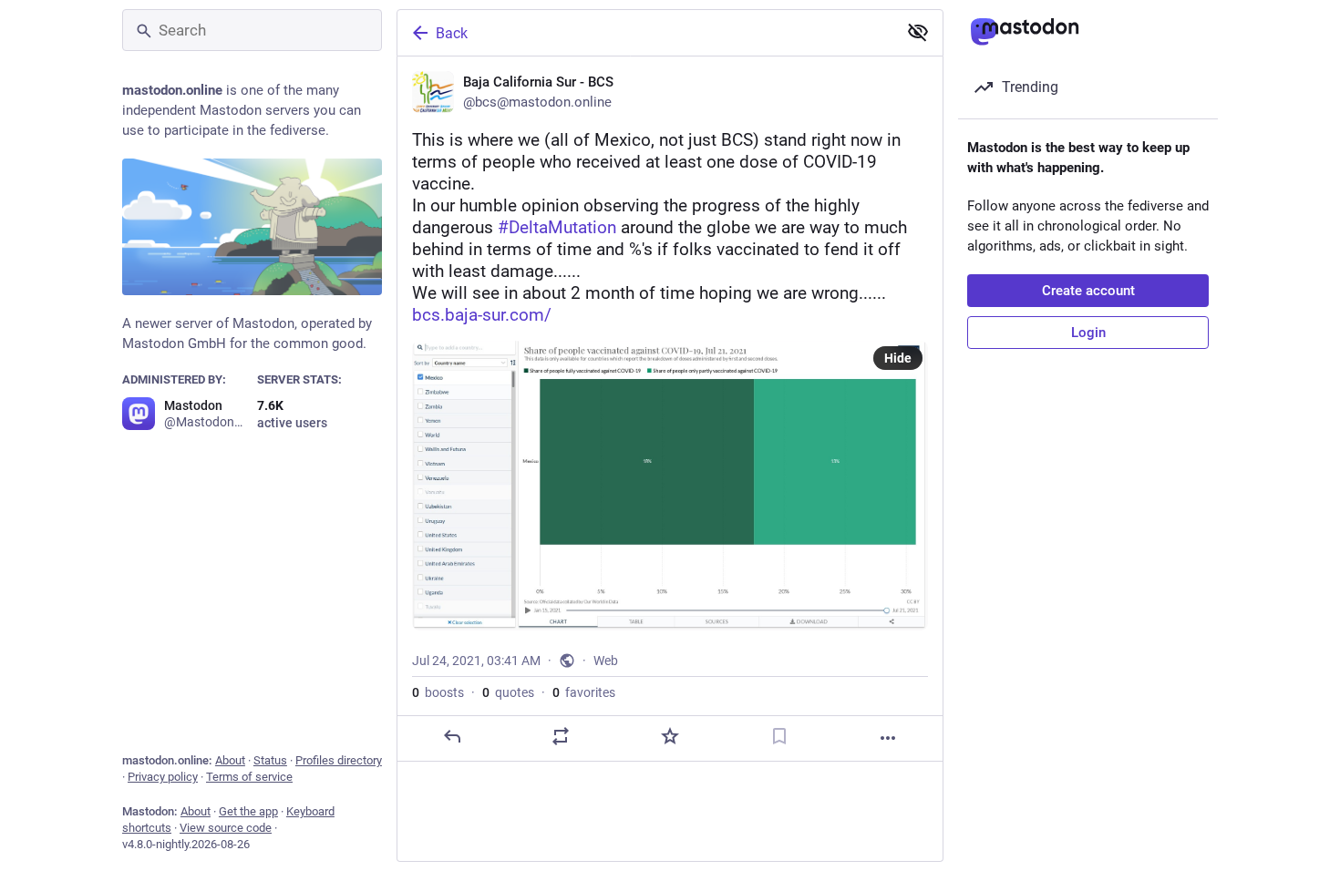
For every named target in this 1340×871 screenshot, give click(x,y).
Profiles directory (338, 760)
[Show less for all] (918, 32)
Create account (1088, 290)
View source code (226, 828)
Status (270, 760)
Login (1088, 332)
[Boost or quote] (561, 736)
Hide (898, 358)
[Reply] (452, 736)
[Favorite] (670, 736)
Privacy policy (163, 777)
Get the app (248, 811)
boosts (438, 692)
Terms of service (249, 777)
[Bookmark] (779, 736)
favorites (583, 692)
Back (452, 33)
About (230, 760)
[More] (888, 738)
